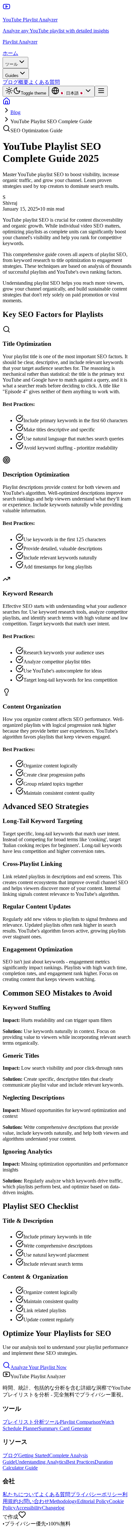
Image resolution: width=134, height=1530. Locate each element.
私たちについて (21, 1494)
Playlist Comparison (80, 1422)
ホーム (10, 53)
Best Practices (80, 1462)
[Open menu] (101, 91)
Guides (12, 75)
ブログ (10, 82)
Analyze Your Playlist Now (38, 1367)
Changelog (53, 1507)
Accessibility (29, 1507)
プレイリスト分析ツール (31, 1422)
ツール (11, 64)
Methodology (63, 1501)
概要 (23, 82)
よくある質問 (44, 82)
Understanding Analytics (40, 1462)
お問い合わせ (33, 1501)
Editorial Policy (93, 1501)
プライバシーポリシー (96, 1494)
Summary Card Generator (64, 1428)
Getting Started (33, 1455)
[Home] (6, 103)
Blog (15, 112)
